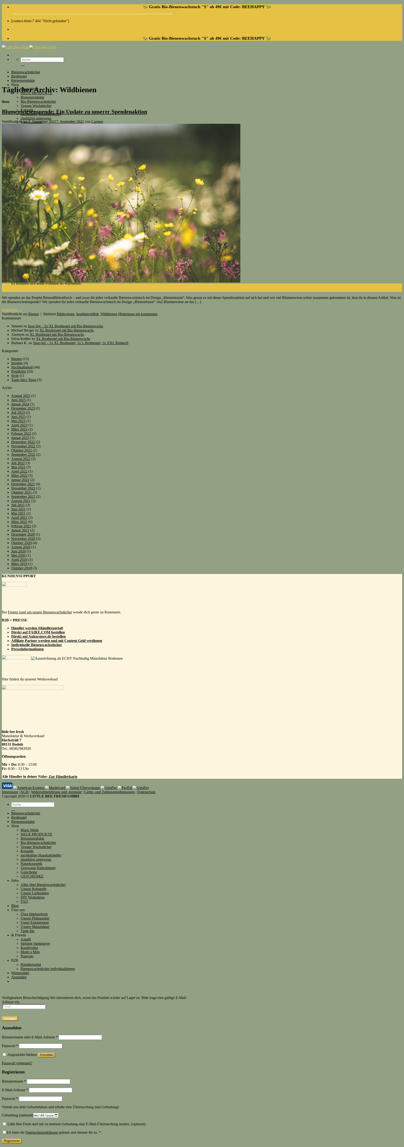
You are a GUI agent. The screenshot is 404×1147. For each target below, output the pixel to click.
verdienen (94, 641)
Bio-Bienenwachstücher (38, 101)
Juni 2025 (18, 400)
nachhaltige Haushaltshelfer (41, 855)
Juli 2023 (18, 412)
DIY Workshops (33, 897)
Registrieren (12, 1141)
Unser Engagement (35, 922)
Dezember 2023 (23, 408)
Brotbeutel (19, 76)
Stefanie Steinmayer (35, 943)
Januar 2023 (20, 438)
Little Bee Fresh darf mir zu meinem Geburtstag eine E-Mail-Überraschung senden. (76, 1124)
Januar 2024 (20, 404)
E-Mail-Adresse (15, 1090)
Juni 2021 (18, 509)
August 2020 (20, 547)
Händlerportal (31, 964)
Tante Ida (27, 931)
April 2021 (19, 518)
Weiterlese (12, 310)
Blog (14, 906)
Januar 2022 (20, 480)
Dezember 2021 (23, 484)
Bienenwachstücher (25, 72)
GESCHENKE (32, 876)
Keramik (27, 851)
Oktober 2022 (21, 450)
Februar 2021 (21, 526)
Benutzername (14, 1081)
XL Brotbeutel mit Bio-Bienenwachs (67, 330)
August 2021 (20, 501)
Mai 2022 (18, 467)
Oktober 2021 (21, 492)
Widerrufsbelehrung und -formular (56, 792)
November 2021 (23, 488)
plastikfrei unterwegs (36, 118)
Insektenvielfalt (87, 314)
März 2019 (19, 564)
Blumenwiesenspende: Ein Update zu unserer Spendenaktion (74, 112)
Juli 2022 (18, 463)
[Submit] (22, 65)
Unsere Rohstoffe (34, 889)
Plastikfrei (18, 371)
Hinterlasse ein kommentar (138, 314)
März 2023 (19, 429)
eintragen (10, 1018)
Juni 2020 (18, 551)
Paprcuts (27, 956)
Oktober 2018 (21, 568)
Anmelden (46, 1055)
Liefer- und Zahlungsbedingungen (109, 792)
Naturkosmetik (31, 864)
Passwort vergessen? (17, 1063)
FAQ (24, 901)
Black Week (30, 830)
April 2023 (19, 425)
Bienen (5, 101)
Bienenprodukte (23, 80)
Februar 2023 (21, 433)
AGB (24, 792)
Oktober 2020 (21, 543)
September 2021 (23, 497)
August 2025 (20, 396)
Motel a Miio (30, 952)
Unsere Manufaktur (35, 927)
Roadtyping (29, 948)
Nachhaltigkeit (22, 367)
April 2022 (19, 471)
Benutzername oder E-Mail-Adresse (30, 1037)
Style (15, 376)
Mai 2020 (18, 555)
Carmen (97, 122)
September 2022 (23, 455)
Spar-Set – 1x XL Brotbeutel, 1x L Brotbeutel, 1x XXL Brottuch (80, 343)
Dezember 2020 (23, 534)
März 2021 (19, 522)
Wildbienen (109, 314)
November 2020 (23, 539)
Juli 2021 (18, 505)
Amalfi (26, 939)
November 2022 (23, 446)
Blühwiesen (65, 314)
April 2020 (19, 560)
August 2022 (20, 459)
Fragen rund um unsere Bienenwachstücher (40, 612)
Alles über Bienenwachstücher (43, 885)
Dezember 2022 (23, 442)
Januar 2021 (20, 530)
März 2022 (19, 476)
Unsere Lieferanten (35, 893)
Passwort (10, 1046)
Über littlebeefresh (34, 914)
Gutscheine (29, 872)
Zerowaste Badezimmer (38, 868)
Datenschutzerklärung (41, 1132)
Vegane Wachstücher (36, 106)
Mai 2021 (18, 513)
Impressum (10, 792)
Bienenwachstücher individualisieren (48, 969)
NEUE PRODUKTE (36, 834)
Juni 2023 (18, 417)
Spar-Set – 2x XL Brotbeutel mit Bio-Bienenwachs (65, 326)
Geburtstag (17, 1115)
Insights (17, 363)
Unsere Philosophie (35, 918)
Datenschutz (146, 792)
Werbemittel (20, 973)
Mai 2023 (18, 421)
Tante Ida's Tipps (23, 380)
